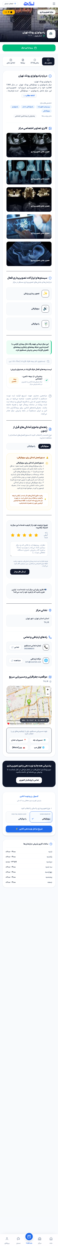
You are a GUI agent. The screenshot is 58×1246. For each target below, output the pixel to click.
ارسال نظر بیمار (20, 571)
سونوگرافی (45, 446)
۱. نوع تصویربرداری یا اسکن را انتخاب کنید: (36, 808)
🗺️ (39, 740)
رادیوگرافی (31, 446)
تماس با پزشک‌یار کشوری (29, 780)
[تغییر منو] (54, 3)
